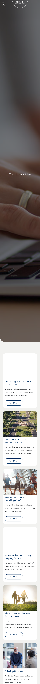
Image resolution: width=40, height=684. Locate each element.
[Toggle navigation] (36, 4)
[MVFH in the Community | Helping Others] (20, 540)
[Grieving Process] (20, 656)
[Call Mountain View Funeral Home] (3, 4)
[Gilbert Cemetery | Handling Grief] (20, 482)
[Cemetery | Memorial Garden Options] (20, 424)
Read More (14, 403)
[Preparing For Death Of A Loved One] (20, 366)
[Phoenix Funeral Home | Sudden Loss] (20, 598)
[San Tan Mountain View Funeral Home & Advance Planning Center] (20, 4)
